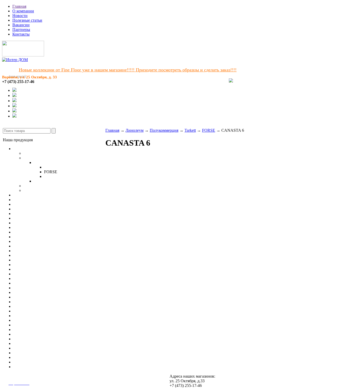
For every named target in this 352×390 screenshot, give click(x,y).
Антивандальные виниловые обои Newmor (51, 250)
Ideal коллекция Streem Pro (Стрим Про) (69, 181)
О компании (23, 11)
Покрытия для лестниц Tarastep (40, 237)
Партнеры (21, 29)
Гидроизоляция (26, 362)
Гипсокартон (24, 302)
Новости (20, 15)
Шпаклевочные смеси (32, 325)
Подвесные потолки (31, 292)
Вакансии (21, 25)
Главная (19, 6)
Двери (18, 283)
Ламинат (21, 195)
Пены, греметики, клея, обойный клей (47, 357)
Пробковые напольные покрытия (42, 209)
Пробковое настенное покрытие (41, 255)
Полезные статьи (27, 20)
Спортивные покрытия (33, 232)
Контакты (21, 34)
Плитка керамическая (32, 264)
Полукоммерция (37, 158)
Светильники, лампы (32, 297)
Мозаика (20, 269)
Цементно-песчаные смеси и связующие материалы (58, 339)
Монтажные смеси (29, 329)
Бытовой (31, 153)
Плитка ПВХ (24, 223)
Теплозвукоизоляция (31, 348)
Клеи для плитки (28, 315)
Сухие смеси (24, 366)
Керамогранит (25, 260)
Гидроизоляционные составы (39, 334)
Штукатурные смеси (31, 320)
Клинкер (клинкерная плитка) (39, 274)
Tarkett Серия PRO (39, 190)
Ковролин (22, 213)
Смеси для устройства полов (38, 311)
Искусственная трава (31, 227)
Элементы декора (28, 288)
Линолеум (22, 148)
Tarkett (39, 162)
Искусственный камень (34, 278)
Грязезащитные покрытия (35, 241)
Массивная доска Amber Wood (39, 204)
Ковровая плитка (28, 218)
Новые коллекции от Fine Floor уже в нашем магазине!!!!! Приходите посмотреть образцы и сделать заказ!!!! (128, 69)
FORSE (208, 130)
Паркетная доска (28, 199)
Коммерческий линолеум (45, 186)
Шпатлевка (23, 343)
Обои (18, 246)
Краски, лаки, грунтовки (35, 353)
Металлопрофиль (28, 306)
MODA (50, 176)
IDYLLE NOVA (58, 167)
